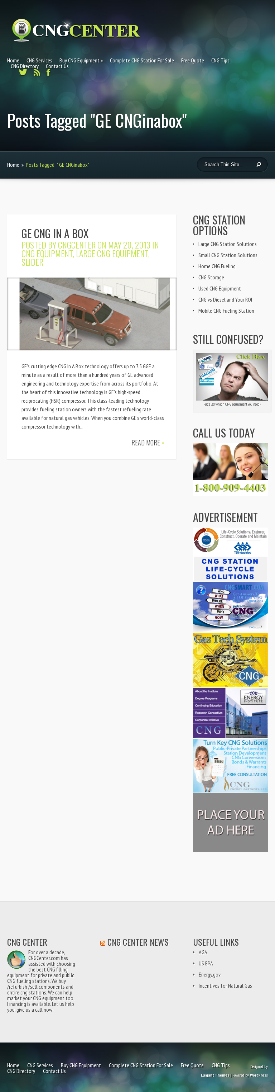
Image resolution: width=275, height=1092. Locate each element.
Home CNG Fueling (217, 266)
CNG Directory (25, 66)
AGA (203, 952)
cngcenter (77, 244)
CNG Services (39, 60)
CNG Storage (211, 277)
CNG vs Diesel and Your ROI (225, 299)
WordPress (259, 1075)
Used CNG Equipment (219, 288)
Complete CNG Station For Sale (142, 60)
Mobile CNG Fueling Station (226, 310)
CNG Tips (220, 60)
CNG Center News (138, 941)
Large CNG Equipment (112, 253)
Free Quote (192, 60)
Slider (32, 261)
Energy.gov (210, 974)
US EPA (206, 963)
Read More (147, 442)
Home (13, 60)
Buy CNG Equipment (79, 60)
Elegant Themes (215, 1075)
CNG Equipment (47, 253)
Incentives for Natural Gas (225, 985)
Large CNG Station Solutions (227, 243)
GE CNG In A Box (54, 233)
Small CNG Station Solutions (227, 255)
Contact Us (57, 66)
